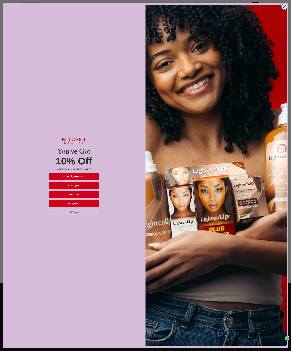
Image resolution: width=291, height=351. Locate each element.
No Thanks (74, 212)
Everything (74, 203)
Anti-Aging (74, 185)
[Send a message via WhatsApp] (287, 338)
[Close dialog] (284, 7)
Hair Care (74, 194)
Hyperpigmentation (74, 176)
